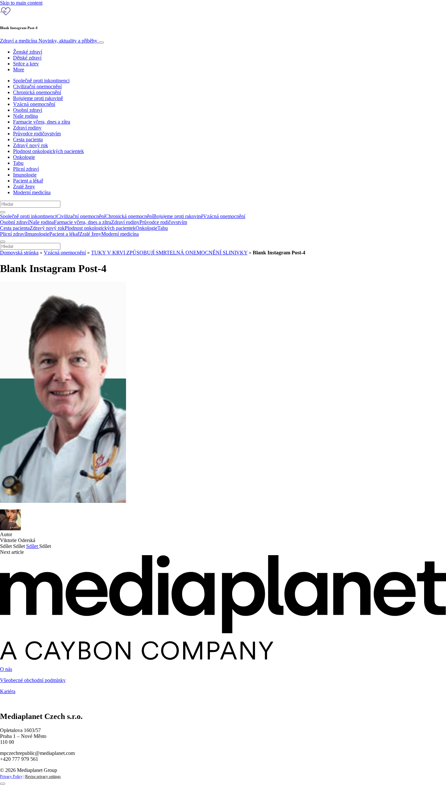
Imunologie (25, 175)
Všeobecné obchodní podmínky (33, 680)
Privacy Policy (11, 776)
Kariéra (7, 691)
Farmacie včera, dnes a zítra (41, 122)
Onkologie (24, 157)
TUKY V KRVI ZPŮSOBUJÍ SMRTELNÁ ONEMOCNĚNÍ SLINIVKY (169, 252)
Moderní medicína (32, 192)
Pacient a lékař (28, 180)
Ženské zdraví (27, 52)
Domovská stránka (19, 252)
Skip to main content (21, 3)
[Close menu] (2, 242)
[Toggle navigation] (101, 42)
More (18, 69)
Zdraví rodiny (27, 127)
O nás (6, 669)
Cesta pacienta (28, 139)
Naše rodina (25, 116)
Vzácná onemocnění (34, 104)
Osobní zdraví (27, 110)
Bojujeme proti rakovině (38, 98)
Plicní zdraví (26, 169)
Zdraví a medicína (48, 40)
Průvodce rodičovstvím (37, 133)
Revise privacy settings (43, 776)
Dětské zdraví (27, 57)
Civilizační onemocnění (37, 86)
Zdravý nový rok (30, 145)
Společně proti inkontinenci (41, 80)
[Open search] (2, 212)
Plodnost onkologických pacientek (48, 151)
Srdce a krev (26, 63)
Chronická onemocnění (37, 92)
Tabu (18, 163)
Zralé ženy (24, 186)
